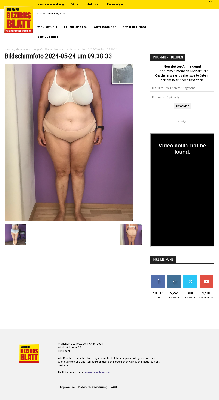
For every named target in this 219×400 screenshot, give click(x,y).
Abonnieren (206, 276)
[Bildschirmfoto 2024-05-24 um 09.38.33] (69, 219)
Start (7, 49)
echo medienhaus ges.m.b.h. (101, 372)
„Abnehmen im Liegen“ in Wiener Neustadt (39, 49)
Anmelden (182, 106)
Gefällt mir (158, 276)
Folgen (174, 276)
